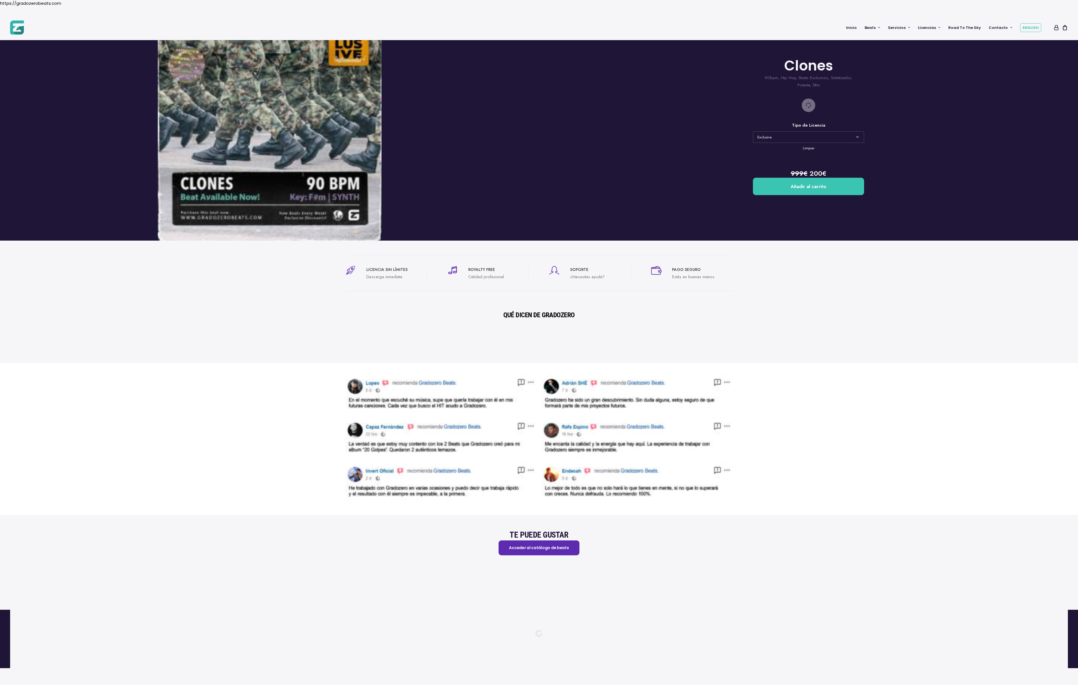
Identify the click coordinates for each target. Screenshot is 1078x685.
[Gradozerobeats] (17, 27)
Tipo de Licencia (808, 125)
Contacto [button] (998, 27)
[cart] (1064, 27)
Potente (804, 85)
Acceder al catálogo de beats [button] (539, 548)
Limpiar (808, 148)
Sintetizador (841, 78)
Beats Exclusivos (813, 78)
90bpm (771, 78)
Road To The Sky (964, 27)
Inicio (851, 27)
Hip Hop (788, 78)
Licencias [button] (927, 27)
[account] (1055, 27)
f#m (816, 85)
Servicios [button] (897, 27)
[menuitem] (851, 27)
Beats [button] (870, 27)
